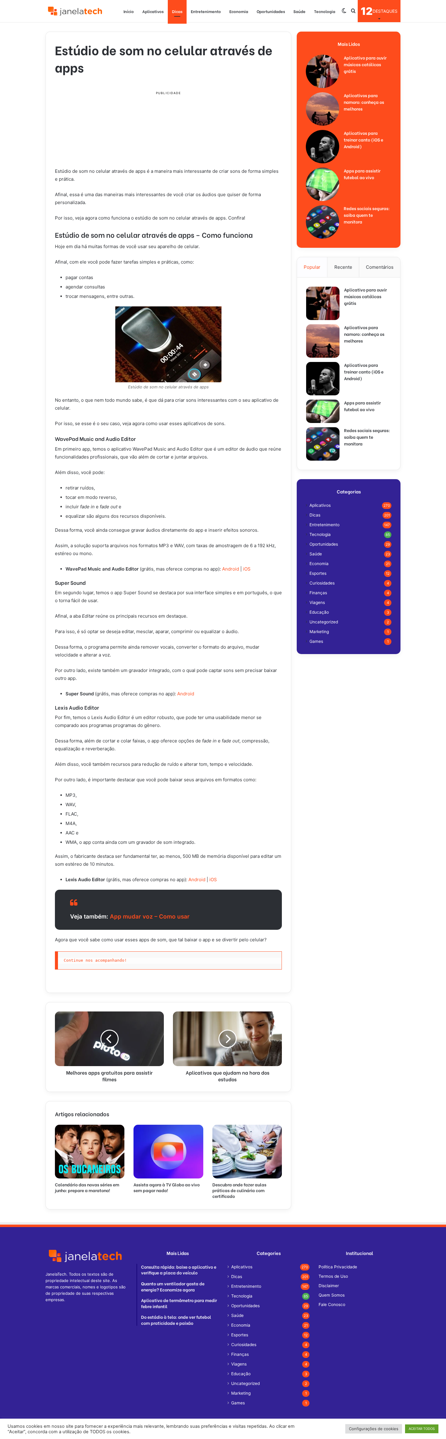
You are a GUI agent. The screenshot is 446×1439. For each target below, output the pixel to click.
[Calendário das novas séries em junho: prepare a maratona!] (89, 1151)
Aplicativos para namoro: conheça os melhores (364, 102)
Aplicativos (153, 11)
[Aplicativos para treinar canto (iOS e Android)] (322, 146)
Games (316, 641)
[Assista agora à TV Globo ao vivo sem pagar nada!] (168, 1151)
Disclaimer (329, 1285)
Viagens (317, 602)
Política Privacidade (338, 1266)
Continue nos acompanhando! (95, 960)
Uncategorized (323, 621)
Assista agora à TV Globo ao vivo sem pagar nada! (166, 1187)
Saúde (299, 11)
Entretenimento (206, 11)
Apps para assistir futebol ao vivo (362, 173)
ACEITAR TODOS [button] (422, 1429)
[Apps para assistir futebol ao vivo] (322, 184)
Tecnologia (324, 11)
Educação (319, 612)
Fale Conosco (332, 1304)
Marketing (319, 631)
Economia (238, 11)
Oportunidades (271, 11)
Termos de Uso (333, 1276)
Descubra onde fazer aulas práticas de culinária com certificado (239, 1190)
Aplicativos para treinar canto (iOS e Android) (363, 139)
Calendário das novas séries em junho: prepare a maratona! (87, 1187)
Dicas (177, 11)
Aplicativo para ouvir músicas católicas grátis (365, 64)
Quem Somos (332, 1295)
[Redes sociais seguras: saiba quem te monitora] (322, 222)
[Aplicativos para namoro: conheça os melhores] (322, 109)
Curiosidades (322, 583)
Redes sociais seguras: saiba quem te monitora (367, 215)
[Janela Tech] (76, 11)
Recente (343, 267)
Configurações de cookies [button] (373, 1428)
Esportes (317, 573)
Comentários (380, 267)
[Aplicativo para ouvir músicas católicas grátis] (322, 71)
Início (128, 11)
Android (230, 569)
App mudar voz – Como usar (150, 916)
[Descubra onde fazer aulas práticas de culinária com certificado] (247, 1151)
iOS (247, 569)
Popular (312, 267)
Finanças (318, 592)
